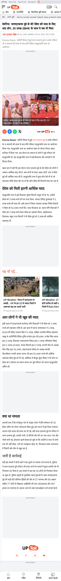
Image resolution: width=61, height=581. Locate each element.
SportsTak (22, 2)
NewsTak (12, 2)
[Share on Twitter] (20, 131)
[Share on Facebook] (9, 131)
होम (7, 12)
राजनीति (19, 12)
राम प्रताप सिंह (9, 34)
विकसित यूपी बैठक (38, 12)
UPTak (4, 2)
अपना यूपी (10, 17)
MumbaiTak (32, 2)
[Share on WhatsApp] (14, 131)
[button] (21, 295)
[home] (30, 547)
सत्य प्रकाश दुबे (38, 140)
